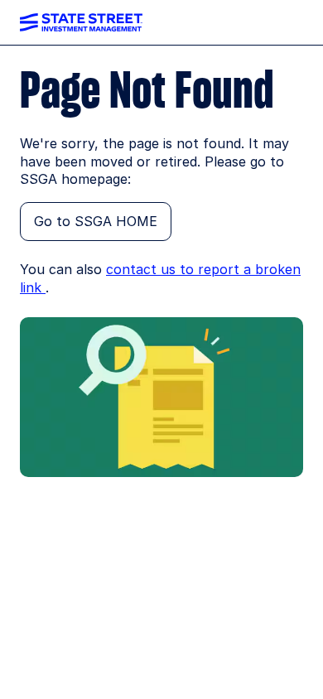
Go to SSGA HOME (95, 221)
